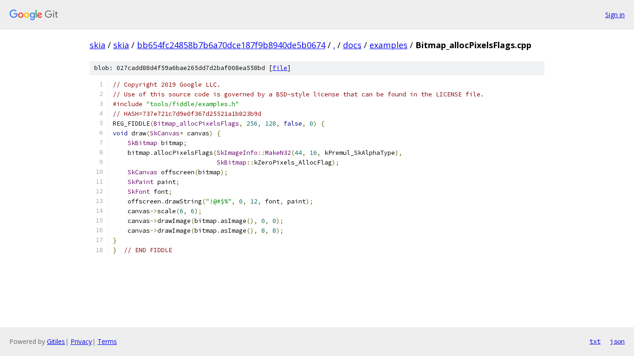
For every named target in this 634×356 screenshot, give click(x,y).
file (279, 68)
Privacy (81, 341)
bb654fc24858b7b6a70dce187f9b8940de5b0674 (231, 45)
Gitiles (56, 341)
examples (388, 45)
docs (352, 45)
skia (97, 45)
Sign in (615, 14)
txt (595, 341)
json (617, 341)
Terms (107, 341)
